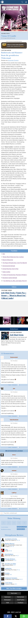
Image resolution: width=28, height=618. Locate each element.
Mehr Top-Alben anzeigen (14, 588)
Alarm (9, 385)
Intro (3, 254)
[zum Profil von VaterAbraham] (2, 419)
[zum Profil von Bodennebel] (2, 357)
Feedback (20, 602)
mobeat (14, 470)
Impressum (7, 597)
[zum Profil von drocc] (2, 454)
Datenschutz (20, 597)
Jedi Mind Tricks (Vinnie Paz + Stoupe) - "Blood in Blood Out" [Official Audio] (13, 295)
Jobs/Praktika (20, 599)
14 (19, 540)
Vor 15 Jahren (14, 458)
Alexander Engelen (13, 60)
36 (11, 551)
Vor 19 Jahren (14, 360)
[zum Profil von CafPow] (2, 492)
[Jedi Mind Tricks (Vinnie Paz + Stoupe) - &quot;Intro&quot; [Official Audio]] (21, 320)
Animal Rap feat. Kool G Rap (10, 268)
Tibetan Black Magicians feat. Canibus (13, 257)
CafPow (14, 492)
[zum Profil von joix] (2, 388)
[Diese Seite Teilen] (8, 616)
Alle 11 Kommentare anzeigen (14, 450)
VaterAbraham (14, 419)
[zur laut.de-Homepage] (2, 2)
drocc (14, 454)
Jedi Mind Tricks (5, 33)
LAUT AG (18, 612)
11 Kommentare (7, 353)
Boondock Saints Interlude (9, 277)
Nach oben (14, 593)
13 (18, 555)
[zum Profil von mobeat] (2, 470)
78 (13, 546)
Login (26, 2)
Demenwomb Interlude (8, 266)
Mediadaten (7, 599)
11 (19, 570)
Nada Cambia (6, 271)
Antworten (14, 385)
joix (14, 388)
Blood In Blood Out (7, 260)
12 (15, 560)
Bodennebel (14, 357)
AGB (7, 602)
